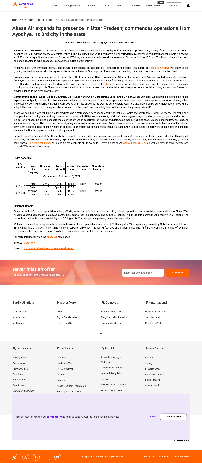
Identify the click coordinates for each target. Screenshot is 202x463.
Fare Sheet (18, 374)
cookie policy (54, 417)
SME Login (106, 362)
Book (54, 5)
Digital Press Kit (152, 380)
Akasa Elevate (153, 5)
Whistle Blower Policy (111, 390)
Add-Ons (106, 5)
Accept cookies (173, 416)
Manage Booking (72, 5)
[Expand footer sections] (101, 333)
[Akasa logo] (23, 5)
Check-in (91, 5)
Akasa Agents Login (111, 357)
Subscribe (177, 272)
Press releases (44, 20)
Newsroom (27, 20)
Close (153, 416)
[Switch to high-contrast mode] (188, 5)
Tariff (120, 5)
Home (15, 20)
